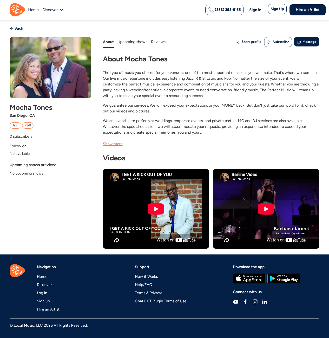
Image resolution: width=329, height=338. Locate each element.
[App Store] (249, 278)
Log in (42, 293)
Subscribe (280, 42)
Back (18, 28)
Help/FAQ (143, 284)
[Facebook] (245, 302)
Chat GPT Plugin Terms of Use (160, 301)
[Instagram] (255, 302)
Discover (44, 284)
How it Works (146, 276)
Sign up (43, 301)
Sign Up (277, 9)
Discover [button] (50, 9)
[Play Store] (283, 278)
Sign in (255, 9)
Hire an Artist (307, 10)
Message (309, 42)
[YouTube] (236, 302)
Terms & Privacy (148, 293)
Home (33, 9)
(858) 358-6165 (227, 9)
